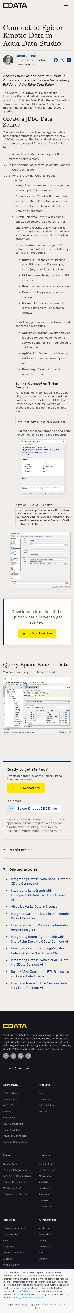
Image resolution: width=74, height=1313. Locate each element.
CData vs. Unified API (15, 1194)
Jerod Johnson (27, 56)
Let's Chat (14, 1068)
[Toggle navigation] (65, 5)
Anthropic (45, 1228)
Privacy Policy (29, 1291)
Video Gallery (11, 1265)
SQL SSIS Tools (47, 1105)
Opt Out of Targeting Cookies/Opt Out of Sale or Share (37, 1306)
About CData (46, 1164)
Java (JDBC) (10, 1099)
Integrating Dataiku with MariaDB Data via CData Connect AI (39, 962)
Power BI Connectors (15, 1135)
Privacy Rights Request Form (28, 1297)
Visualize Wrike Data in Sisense (34, 906)
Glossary (8, 1258)
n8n (41, 1252)
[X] (13, 1056)
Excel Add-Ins (11, 1130)
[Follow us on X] (62, 60)
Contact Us (45, 1206)
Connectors (10, 1164)
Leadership (45, 1188)
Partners (44, 1194)
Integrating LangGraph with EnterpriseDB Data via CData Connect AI (39, 895)
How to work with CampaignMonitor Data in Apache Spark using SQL (37, 950)
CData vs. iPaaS (12, 1188)
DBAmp (43, 1111)
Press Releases (47, 1170)
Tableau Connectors (15, 1142)
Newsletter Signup (14, 1252)
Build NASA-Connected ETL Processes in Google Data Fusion (40, 973)
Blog (5, 1240)
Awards (43, 1182)
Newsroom (45, 1176)
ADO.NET (8, 1105)
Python (7, 1111)
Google (43, 1240)
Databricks (45, 1234)
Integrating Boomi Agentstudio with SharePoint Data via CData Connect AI (39, 939)
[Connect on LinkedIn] (69, 60)
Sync (42, 1093)
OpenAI (43, 1258)
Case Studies (10, 1234)
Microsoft (44, 1246)
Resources (9, 1246)
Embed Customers (14, 1182)
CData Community (14, 1228)
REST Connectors (13, 1123)
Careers (44, 1200)
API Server (9, 1117)
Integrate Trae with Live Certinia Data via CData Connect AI (39, 985)
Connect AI (45, 1099)
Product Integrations (15, 1170)
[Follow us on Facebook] (56, 60)
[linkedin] (6, 1056)
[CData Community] (28, 1056)
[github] (21, 1056)
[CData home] (18, 5)
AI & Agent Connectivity (17, 1176)
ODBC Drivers (11, 1093)
